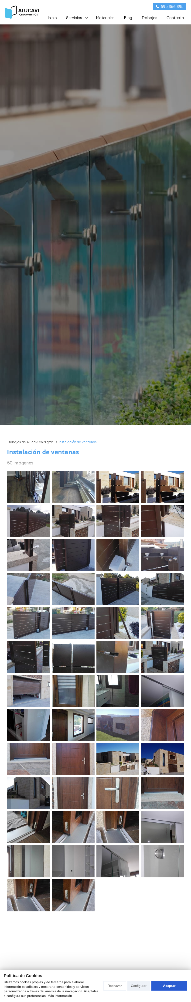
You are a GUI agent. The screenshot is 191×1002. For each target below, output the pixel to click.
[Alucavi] (22, 12)
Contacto (175, 17)
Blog (128, 17)
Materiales (105, 17)
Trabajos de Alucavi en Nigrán (30, 442)
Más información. (60, 996)
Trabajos (149, 17)
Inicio (52, 17)
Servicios (74, 17)
